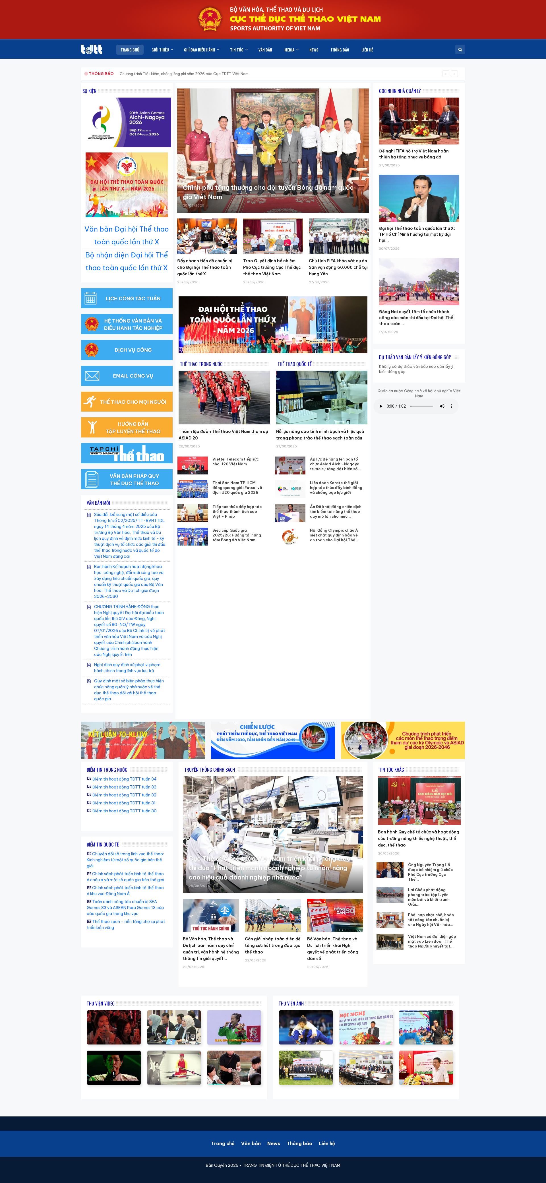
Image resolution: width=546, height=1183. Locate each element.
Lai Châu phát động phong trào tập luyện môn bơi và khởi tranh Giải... (429, 897)
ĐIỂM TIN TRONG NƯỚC (107, 769)
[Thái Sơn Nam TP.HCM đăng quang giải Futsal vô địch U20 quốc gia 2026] (192, 489)
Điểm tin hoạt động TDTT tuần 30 (124, 811)
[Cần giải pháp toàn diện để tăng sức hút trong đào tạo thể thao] (273, 915)
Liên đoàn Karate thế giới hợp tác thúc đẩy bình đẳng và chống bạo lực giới (336, 487)
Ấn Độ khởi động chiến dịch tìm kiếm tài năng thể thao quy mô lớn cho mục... (335, 511)
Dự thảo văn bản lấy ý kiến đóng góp (415, 357)
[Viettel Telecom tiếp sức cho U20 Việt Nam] (192, 465)
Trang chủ (223, 1143)
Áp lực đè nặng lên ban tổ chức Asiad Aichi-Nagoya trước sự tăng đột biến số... (335, 464)
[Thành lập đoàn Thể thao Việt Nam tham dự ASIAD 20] (224, 397)
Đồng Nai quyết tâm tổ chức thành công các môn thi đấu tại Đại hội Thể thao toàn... (416, 317)
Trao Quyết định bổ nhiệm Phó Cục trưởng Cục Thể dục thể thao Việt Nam (272, 267)
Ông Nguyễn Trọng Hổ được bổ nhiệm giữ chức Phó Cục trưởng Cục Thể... (430, 871)
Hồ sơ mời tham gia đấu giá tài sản (118, 73)
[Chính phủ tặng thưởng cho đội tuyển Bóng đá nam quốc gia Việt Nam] (273, 150)
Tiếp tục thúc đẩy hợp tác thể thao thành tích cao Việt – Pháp (237, 511)
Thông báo (299, 1143)
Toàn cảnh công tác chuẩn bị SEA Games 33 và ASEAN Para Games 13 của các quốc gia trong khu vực (125, 907)
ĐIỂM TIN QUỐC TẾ (103, 844)
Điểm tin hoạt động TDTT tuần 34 (124, 779)
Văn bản (251, 1143)
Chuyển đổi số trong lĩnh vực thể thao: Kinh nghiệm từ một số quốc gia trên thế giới (125, 859)
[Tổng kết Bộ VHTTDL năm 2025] (234, 1013)
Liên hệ (327, 1143)
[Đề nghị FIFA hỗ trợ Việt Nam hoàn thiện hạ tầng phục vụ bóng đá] (419, 97)
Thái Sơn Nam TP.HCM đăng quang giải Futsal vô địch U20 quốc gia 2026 (237, 487)
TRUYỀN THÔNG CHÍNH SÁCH (209, 769)
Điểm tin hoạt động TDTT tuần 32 (124, 795)
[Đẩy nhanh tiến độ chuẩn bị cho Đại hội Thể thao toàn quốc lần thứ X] (207, 236)
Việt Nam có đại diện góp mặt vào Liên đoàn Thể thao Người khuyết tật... (432, 941)
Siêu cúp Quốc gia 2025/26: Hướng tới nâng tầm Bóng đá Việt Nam (236, 535)
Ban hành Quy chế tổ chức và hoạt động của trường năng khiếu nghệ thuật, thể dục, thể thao (418, 838)
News (273, 1143)
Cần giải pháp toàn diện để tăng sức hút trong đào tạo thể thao (273, 945)
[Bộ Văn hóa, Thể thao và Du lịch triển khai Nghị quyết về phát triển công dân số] (335, 915)
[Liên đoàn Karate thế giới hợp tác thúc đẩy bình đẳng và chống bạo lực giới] (290, 489)
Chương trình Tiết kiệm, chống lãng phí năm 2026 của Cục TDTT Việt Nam (184, 73)
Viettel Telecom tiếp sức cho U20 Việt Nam (235, 461)
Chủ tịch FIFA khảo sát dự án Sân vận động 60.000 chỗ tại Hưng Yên (338, 267)
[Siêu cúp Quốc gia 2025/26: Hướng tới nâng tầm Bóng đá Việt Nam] (192, 537)
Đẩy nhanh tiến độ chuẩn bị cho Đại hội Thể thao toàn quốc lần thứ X (204, 267)
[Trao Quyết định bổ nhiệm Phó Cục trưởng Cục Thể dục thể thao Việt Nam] (273, 236)
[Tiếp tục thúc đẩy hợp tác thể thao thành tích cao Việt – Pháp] (192, 513)
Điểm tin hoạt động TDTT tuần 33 (124, 787)
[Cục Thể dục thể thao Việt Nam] (91, 49)
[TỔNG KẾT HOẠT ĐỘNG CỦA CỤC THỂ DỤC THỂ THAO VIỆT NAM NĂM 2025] (174, 1013)
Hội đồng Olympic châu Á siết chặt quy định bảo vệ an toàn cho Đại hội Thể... (334, 535)
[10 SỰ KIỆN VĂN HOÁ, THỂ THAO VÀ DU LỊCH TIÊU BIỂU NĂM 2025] (114, 1053)
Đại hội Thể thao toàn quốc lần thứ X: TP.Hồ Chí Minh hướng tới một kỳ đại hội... (417, 234)
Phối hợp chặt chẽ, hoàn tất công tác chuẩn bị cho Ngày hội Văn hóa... (431, 919)
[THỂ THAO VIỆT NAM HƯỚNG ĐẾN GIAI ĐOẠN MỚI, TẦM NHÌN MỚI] (174, 1053)
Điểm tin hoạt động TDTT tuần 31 (124, 803)
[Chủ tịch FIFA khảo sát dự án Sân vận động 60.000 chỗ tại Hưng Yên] (339, 236)
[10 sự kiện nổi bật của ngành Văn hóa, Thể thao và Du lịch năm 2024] (114, 1013)
